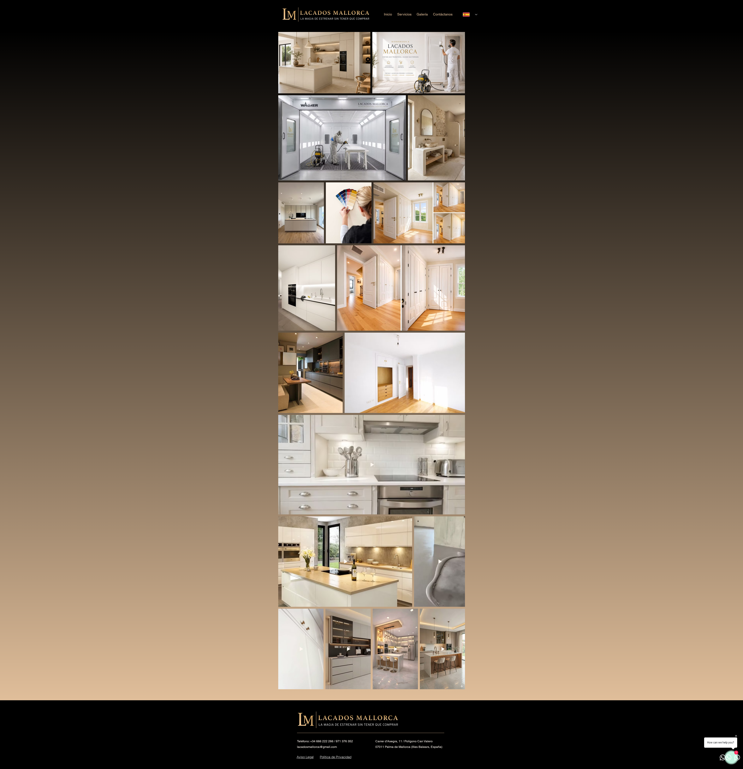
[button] (404, 14)
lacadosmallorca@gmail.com (317, 747)
